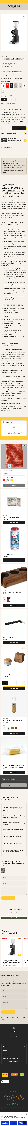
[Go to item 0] (8, 53)
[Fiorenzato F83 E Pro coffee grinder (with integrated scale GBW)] (11, 947)
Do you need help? (8, 147)
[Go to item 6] (16, 53)
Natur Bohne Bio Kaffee (8, 470)
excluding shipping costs (17, 75)
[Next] (25, 133)
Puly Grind (5, 515)
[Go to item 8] (20, 53)
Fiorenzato (4, 56)
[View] (25, 140)
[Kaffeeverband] (5, 1081)
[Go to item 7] (18, 53)
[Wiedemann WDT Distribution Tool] (14, 704)
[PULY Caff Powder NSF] (14, 538)
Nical (4, 764)
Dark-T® (12, 99)
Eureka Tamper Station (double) (12, 592)
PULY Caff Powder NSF (9, 555)
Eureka (4, 590)
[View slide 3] (15, 1036)
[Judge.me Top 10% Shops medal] (21, 1098)
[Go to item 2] (10, 53)
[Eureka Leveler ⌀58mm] (14, 658)
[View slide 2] (13, 1036)
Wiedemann (5, 718)
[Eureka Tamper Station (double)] (14, 576)
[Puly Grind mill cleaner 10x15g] (14, 501)
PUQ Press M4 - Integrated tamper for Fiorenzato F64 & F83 (14, 140)
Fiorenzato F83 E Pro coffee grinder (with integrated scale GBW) (11, 962)
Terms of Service (20, 1017)
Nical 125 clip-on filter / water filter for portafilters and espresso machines (13, 766)
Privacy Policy (10, 1017)
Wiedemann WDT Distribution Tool (12, 720)
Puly (4, 553)
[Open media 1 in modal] (24, 17)
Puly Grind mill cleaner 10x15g (11, 517)
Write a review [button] (14, 918)
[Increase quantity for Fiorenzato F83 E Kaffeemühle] (9, 128)
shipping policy (18, 71)
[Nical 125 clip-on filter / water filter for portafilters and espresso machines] (14, 749)
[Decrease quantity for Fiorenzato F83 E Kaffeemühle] (3, 128)
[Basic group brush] (14, 621)
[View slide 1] (11, 1036)
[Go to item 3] (11, 53)
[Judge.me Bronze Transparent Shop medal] (14, 1098)
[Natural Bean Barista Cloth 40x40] (14, 456)
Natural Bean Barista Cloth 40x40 (12, 472)
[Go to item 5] (15, 53)
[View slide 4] (16, 1036)
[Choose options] (19, 955)
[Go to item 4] (13, 53)
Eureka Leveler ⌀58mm (9, 675)
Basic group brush (8, 637)
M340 (4, 99)
